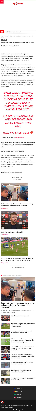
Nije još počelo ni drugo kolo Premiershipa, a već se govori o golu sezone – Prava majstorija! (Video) (17, 259)
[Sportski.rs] (18, 2)
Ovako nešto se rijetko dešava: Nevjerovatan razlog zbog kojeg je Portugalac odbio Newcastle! (17, 205)
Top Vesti (18, 172)
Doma (2, 36)
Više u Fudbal (17, 179)
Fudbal (6, 36)
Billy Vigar (12, 172)
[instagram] (19, 409)
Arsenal (7, 172)
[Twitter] (16, 409)
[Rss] (22, 409)
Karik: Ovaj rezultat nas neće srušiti (12, 31)
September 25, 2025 (19, 137)
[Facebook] (13, 409)
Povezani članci (17, 177)
